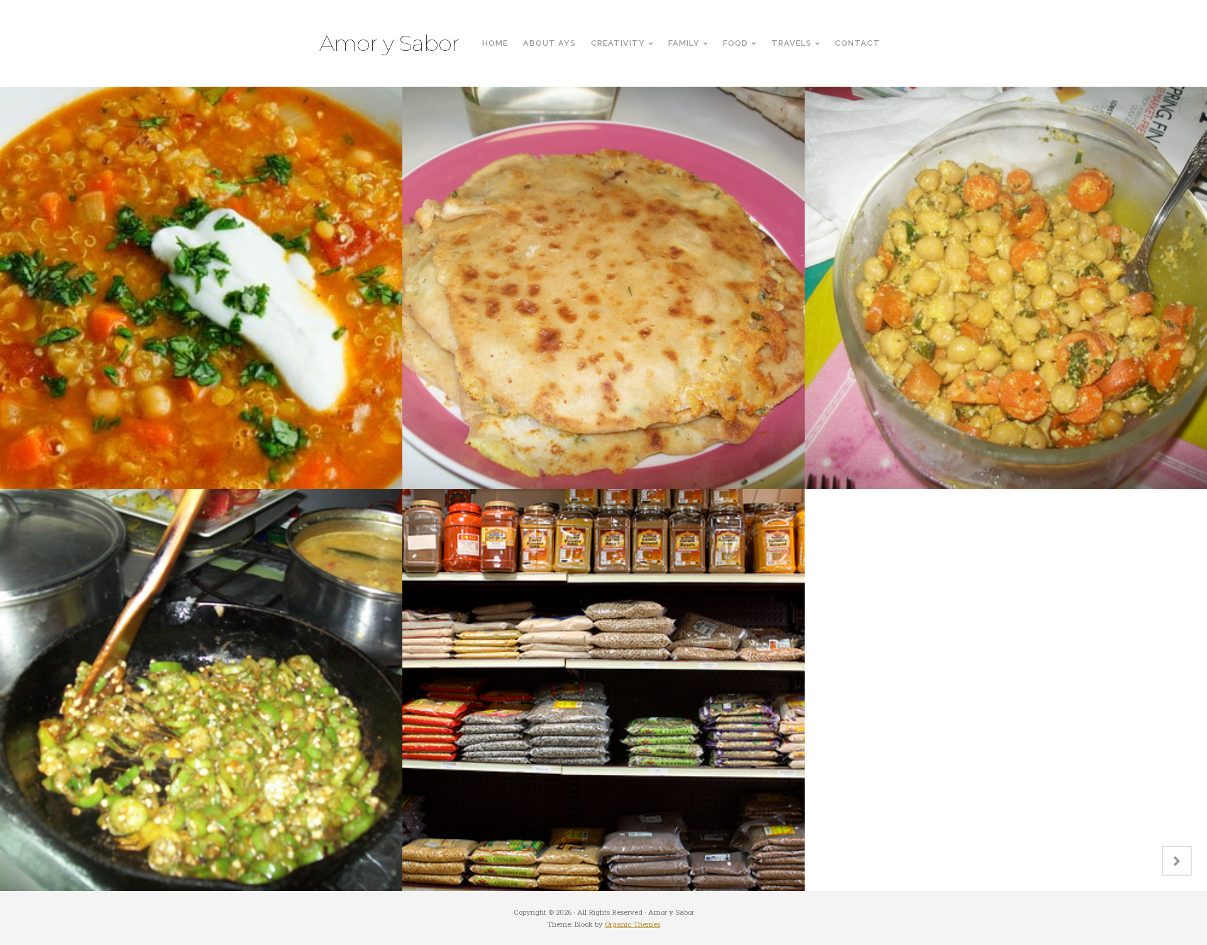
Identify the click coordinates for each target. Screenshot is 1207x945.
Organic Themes (632, 924)
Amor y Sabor (389, 43)
